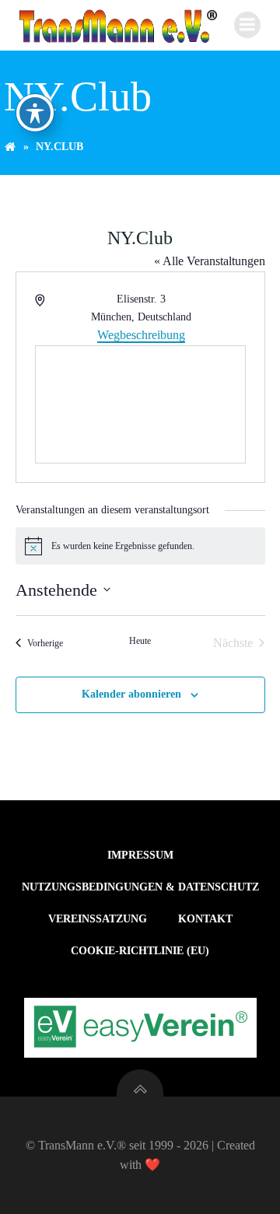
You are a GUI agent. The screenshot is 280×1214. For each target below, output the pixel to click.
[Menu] (247, 25)
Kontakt (205, 919)
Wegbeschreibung (141, 334)
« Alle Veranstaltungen (209, 261)
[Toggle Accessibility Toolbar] (35, 112)
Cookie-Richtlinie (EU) (140, 951)
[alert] (140, 546)
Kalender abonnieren (131, 694)
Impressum (140, 855)
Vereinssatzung (97, 919)
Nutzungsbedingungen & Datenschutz (140, 887)
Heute (140, 640)
